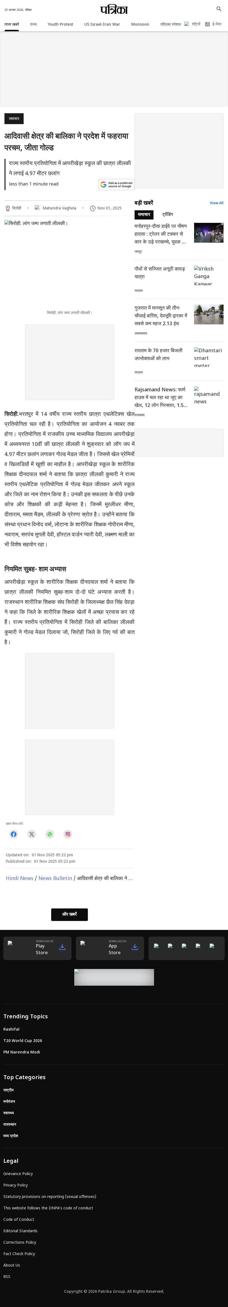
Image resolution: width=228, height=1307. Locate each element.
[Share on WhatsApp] (49, 834)
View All (217, 203)
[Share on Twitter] (31, 834)
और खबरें (69, 915)
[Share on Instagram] (67, 834)
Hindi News (19, 879)
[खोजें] (219, 9)
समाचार (14, 119)
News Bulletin (55, 879)
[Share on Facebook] (13, 834)
